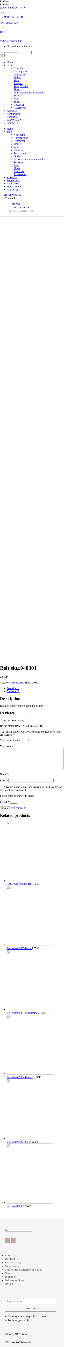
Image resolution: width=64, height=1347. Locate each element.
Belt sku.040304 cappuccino (22, 1012)
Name (4, 774)
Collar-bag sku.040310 (19, 883)
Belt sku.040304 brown (20, 1077)
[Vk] (7, 1240)
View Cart (5, 40)
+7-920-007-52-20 (11, 17)
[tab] (35, 688)
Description (13, 688)
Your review (7, 746)
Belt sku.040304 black (19, 1141)
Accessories (17, 682)
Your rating (7, 740)
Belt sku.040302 (16, 1206)
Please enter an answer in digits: (17, 795)
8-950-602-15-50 (9, 23)
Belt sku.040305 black (19, 948)
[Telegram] (13, 1240)
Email (4, 780)
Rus (2, 31)
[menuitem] (10, 62)
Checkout (16, 40)
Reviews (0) (13, 691)
